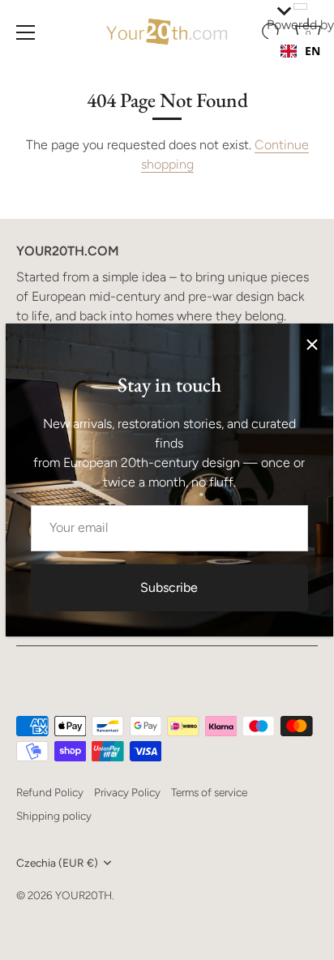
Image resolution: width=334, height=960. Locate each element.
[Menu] (26, 32)
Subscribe (169, 587)
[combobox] (300, 51)
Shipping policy (54, 815)
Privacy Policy (127, 792)
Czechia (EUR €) (57, 862)
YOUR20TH (83, 895)
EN (312, 50)
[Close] (312, 344)
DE (312, 67)
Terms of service (209, 792)
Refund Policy (50, 792)
